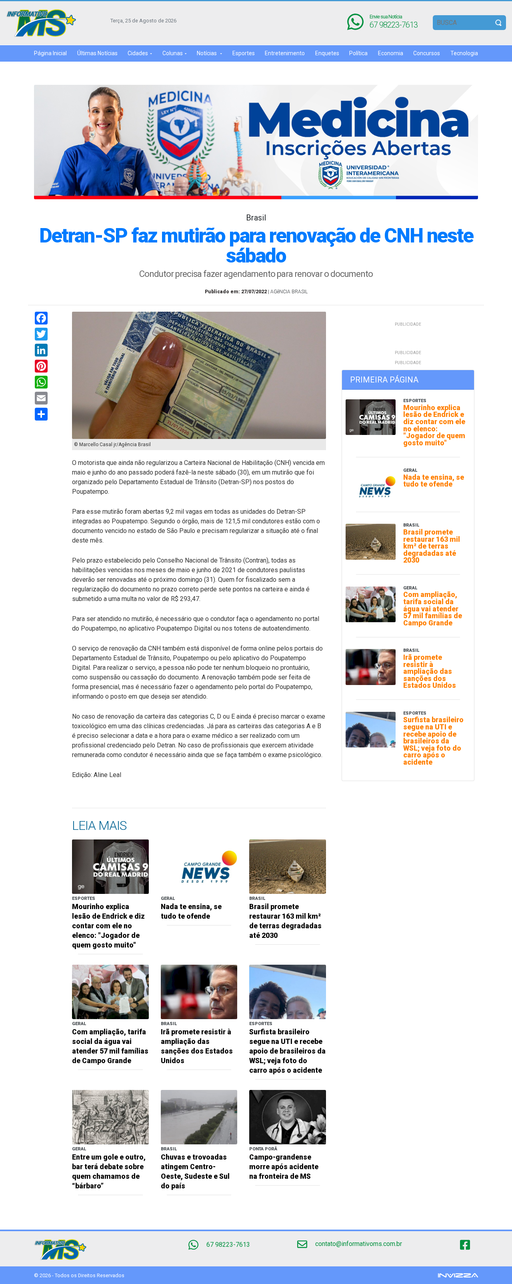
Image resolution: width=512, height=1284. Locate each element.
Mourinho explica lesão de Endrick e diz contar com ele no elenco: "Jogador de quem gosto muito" (108, 926)
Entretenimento (285, 53)
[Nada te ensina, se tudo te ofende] (199, 866)
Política (358, 53)
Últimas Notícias (97, 53)
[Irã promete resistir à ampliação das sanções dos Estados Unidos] (199, 991)
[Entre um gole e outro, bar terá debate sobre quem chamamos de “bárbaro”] (110, 1116)
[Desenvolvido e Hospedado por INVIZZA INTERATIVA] (458, 1275)
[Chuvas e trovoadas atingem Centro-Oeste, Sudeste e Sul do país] (199, 1116)
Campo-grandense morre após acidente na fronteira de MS (283, 1166)
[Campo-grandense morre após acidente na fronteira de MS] (287, 1116)
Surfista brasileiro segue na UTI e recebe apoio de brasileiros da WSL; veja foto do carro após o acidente (287, 1051)
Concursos (426, 53)
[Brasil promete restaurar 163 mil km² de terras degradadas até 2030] (287, 866)
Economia (390, 53)
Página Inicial (50, 53)
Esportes (243, 53)
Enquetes (327, 53)
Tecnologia (464, 53)
